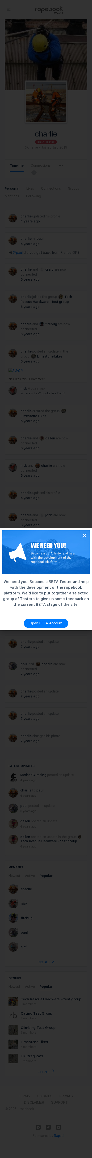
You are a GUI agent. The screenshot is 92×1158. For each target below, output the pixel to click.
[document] (46, 579)
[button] (84, 535)
